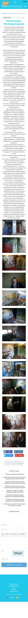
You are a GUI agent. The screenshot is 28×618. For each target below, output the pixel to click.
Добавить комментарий (14, 565)
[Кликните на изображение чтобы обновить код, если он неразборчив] (18, 556)
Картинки (5, 17)
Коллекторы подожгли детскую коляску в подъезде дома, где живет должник (15, 478)
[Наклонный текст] (4, 534)
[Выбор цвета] (20, 534)
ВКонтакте (11, 597)
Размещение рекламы (14, 586)
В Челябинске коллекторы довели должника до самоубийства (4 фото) (14, 495)
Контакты (14, 589)
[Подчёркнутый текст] (6, 534)
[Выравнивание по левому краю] (9, 534)
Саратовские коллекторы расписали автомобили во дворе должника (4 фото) (15, 482)
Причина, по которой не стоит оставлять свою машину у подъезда (14, 504)
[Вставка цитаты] (23, 534)
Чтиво (9, 17)
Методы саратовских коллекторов (15, 474)
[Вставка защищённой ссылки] (18, 534)
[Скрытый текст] (21, 534)
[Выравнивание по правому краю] (13, 534)
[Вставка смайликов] (14, 534)
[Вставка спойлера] (2, 536)
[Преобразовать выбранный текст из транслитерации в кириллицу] (25, 534)
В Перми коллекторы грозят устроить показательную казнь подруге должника (15, 486)
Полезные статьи (14, 591)
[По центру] (11, 534)
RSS (19, 597)
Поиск (14, 588)
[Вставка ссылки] (16, 534)
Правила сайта (14, 584)
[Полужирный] (2, 534)
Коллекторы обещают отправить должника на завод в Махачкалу (14, 491)
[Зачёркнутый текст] (7, 534)
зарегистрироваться (19, 463)
